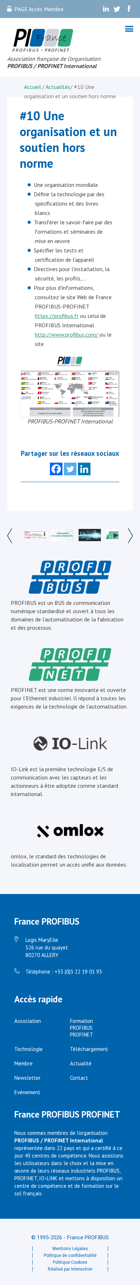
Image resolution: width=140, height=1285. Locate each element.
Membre (23, 1063)
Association (27, 1020)
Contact (79, 1077)
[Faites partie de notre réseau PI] (62, 536)
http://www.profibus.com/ (67, 334)
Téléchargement (89, 1049)
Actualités (58, 86)
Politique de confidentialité (70, 1255)
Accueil (33, 86)
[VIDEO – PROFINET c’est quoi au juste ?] (117, 536)
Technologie (28, 1049)
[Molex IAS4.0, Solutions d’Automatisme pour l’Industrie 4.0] (35, 535)
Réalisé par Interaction (70, 1269)
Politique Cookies (70, 1262)
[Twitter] (70, 469)
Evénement (27, 1092)
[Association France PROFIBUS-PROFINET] (43, 41)
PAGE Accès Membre (39, 9)
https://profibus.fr (57, 315)
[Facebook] (56, 469)
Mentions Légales (70, 1248)
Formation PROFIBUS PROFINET (81, 1027)
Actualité (81, 1063)
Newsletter (27, 1077)
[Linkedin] (84, 469)
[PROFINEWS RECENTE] (90, 536)
